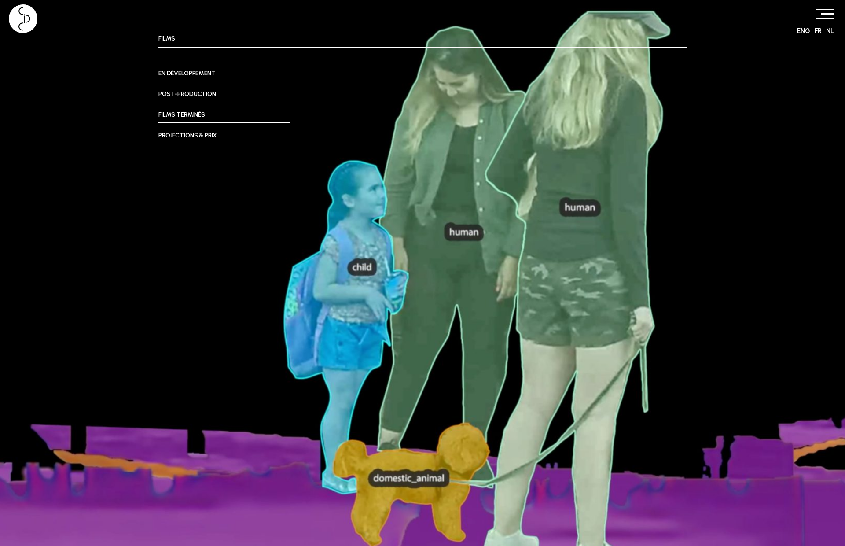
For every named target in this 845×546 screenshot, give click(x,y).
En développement (187, 73)
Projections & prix (187, 135)
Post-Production (187, 94)
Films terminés (181, 114)
